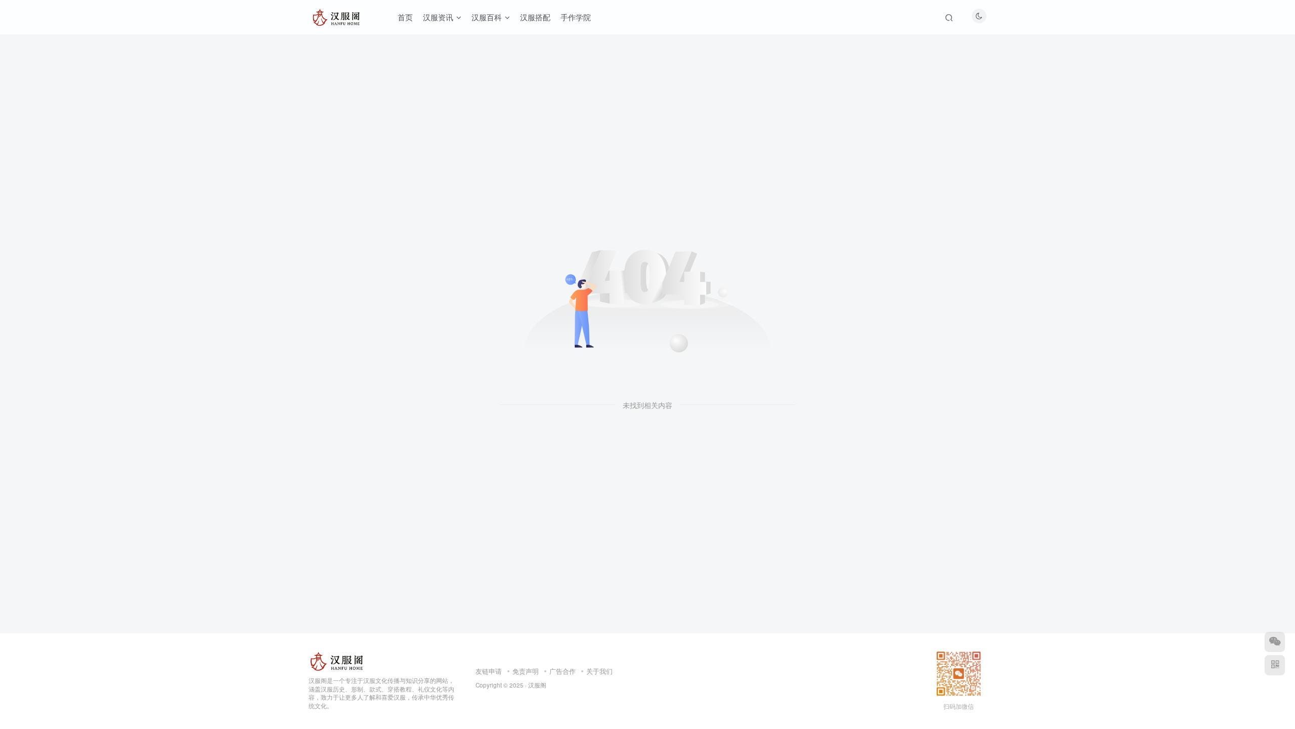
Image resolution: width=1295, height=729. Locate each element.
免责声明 (525, 671)
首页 (405, 17)
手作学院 (575, 17)
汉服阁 (537, 685)
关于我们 (599, 671)
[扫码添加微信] (1275, 642)
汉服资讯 (438, 17)
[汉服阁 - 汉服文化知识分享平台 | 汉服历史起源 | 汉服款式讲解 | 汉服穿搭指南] (337, 660)
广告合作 (562, 671)
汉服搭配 (535, 17)
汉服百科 (486, 17)
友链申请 (489, 671)
